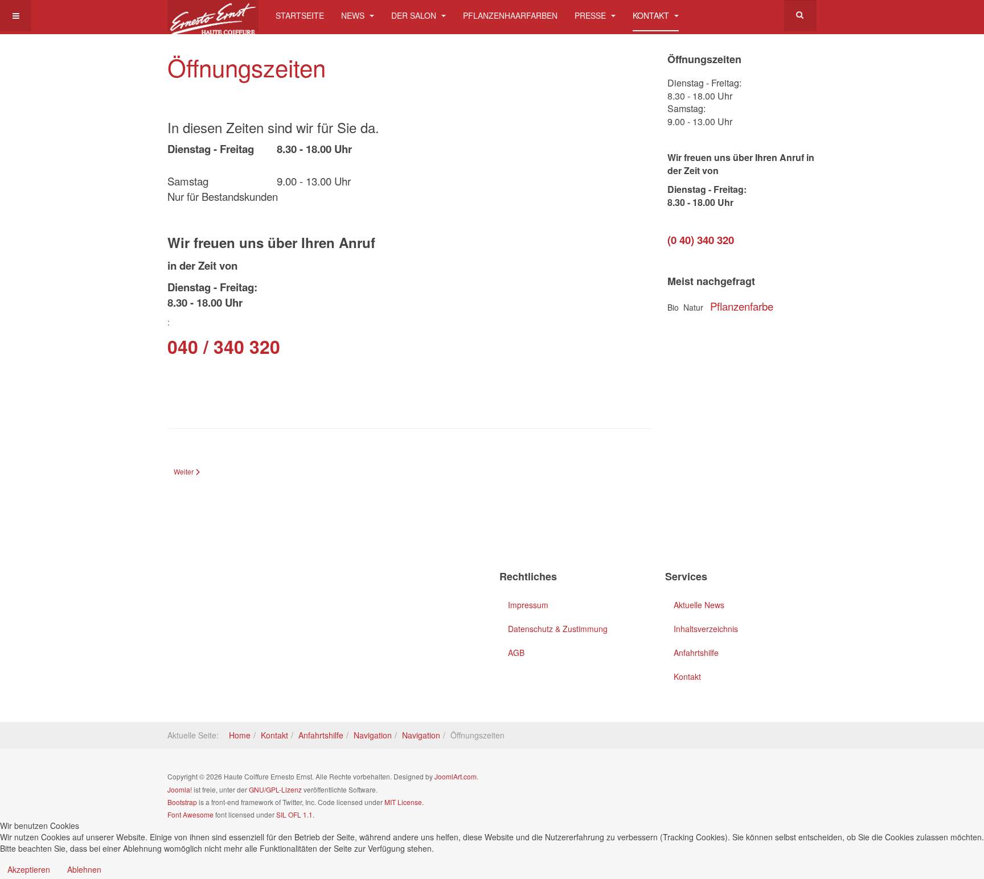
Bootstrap (182, 802)
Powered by (765, 785)
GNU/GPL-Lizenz (275, 789)
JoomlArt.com (455, 776)
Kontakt (652, 15)
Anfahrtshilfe (696, 652)
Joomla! (179, 789)
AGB (516, 652)
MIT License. (404, 802)
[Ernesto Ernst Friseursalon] (213, 15)
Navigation (373, 735)
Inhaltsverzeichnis (706, 628)
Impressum (528, 604)
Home (240, 735)
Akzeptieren (28, 869)
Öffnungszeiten (246, 67)
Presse (591, 15)
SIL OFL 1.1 (294, 814)
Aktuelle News (699, 604)
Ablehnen (84, 869)
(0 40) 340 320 (700, 239)
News (354, 15)
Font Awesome (190, 814)
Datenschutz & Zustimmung (558, 628)
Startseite (300, 15)
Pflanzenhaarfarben (510, 15)
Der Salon (414, 15)
